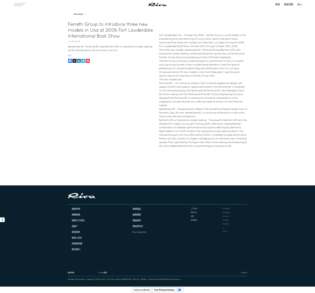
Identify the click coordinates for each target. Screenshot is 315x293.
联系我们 (76, 250)
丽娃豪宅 (137, 221)
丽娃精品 (137, 209)
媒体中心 (194, 212)
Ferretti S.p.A (105, 279)
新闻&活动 (77, 238)
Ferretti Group (74, 279)
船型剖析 (76, 232)
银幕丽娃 (76, 215)
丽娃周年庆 (138, 226)
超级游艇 (288, 4)
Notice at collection (142, 290)
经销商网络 (77, 244)
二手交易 (194, 209)
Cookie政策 (102, 273)
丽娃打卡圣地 (78, 221)
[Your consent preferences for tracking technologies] (2, 219)
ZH (298, 4)
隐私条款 (71, 273)
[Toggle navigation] (20, 4)
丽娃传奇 (76, 209)
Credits (244, 273)
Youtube (225, 216)
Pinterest (225, 224)
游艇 (277, 4)
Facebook (226, 209)
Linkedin (225, 220)
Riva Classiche (139, 232)
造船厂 (75, 226)
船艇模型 (137, 215)
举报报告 (194, 220)
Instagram (226, 212)
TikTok (224, 231)
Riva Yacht (78, 14)
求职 (192, 216)
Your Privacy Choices (164, 290)
